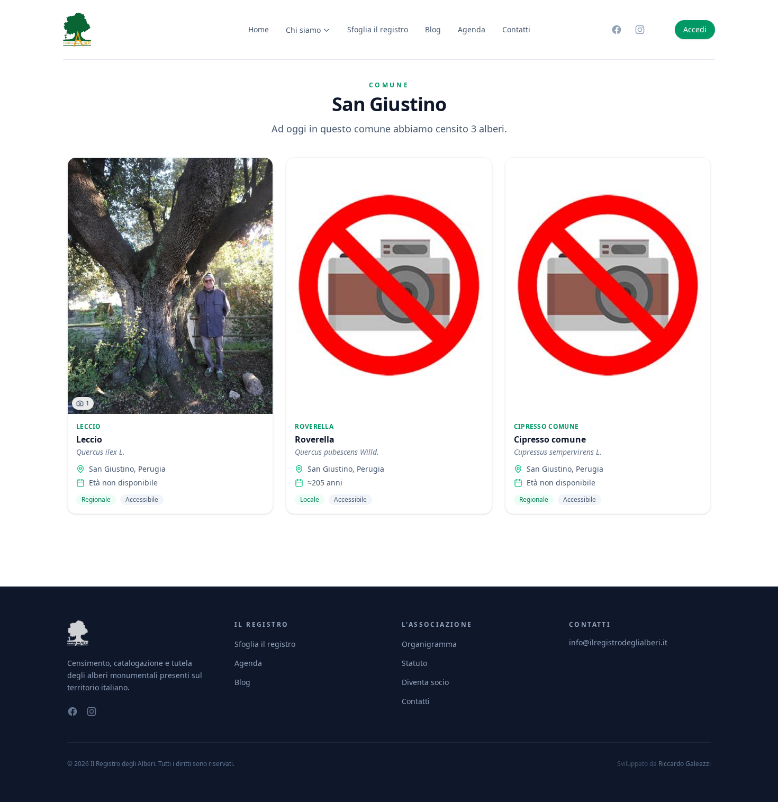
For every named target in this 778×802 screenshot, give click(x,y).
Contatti (516, 29)
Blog (433, 29)
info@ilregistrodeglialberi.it (618, 642)
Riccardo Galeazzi (684, 763)
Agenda (471, 29)
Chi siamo (303, 30)
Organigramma (429, 644)
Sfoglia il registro (377, 29)
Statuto (414, 663)
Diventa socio (425, 682)
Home (258, 29)
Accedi (695, 29)
